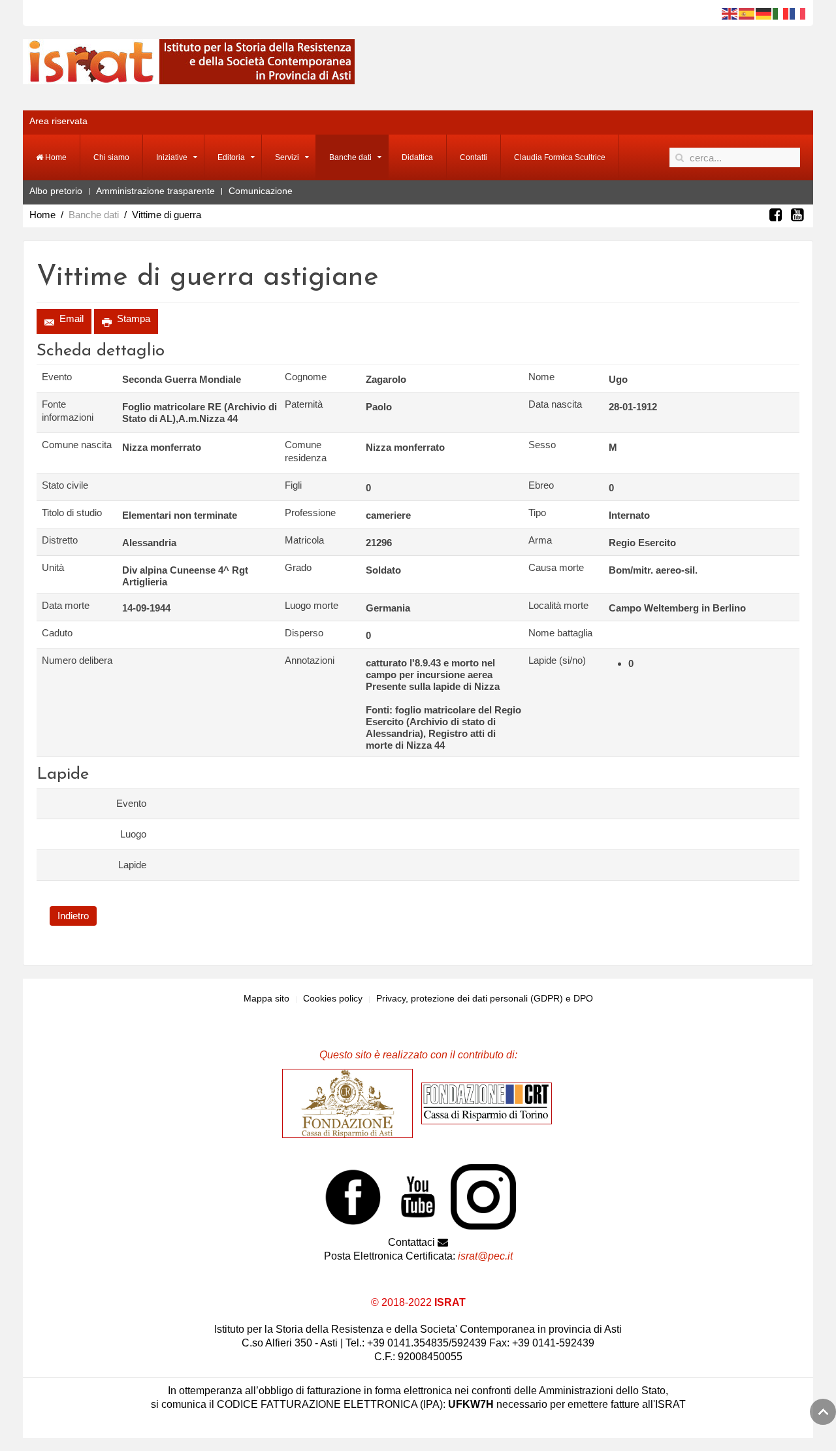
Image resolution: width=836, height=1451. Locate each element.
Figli (293, 485)
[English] (730, 13)
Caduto (57, 632)
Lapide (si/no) (557, 660)
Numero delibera (77, 660)
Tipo (537, 512)
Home (55, 157)
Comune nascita (77, 444)
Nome (541, 376)
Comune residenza (306, 451)
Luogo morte (311, 605)
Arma (540, 540)
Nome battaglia (560, 632)
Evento (57, 376)
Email (70, 318)
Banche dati (350, 157)
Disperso (304, 632)
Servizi (287, 157)
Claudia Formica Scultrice (559, 157)
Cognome (306, 376)
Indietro (73, 915)
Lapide (132, 864)
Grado (298, 567)
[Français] (798, 13)
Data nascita (555, 404)
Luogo (133, 834)
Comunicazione (261, 191)
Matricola (304, 540)
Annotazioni (309, 660)
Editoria (231, 157)
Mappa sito (266, 998)
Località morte (558, 605)
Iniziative (171, 157)
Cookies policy (332, 998)
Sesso (542, 444)
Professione (310, 512)
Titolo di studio (72, 512)
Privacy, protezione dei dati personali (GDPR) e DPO (484, 998)
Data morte (65, 605)
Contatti (473, 157)
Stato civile (65, 485)
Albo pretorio (55, 191)
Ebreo (541, 485)
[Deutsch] (764, 13)
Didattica (417, 157)
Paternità (304, 404)
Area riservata (58, 121)
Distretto (60, 540)
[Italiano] (781, 13)
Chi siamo (111, 157)
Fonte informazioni (67, 411)
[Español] (747, 13)
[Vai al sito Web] (350, 1102)
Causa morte (556, 567)
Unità (53, 567)
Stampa (132, 318)
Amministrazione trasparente (155, 191)
